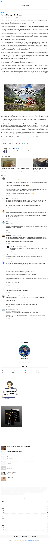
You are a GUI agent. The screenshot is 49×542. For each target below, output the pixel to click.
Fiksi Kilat (21, 487)
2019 (25, 516)
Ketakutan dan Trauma (11, 472)
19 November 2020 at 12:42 (22, 295)
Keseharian (4, 489)
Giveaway (29, 487)
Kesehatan (10, 489)
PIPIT (7, 221)
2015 (25, 525)
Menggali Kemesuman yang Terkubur (14, 451)
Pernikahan (15, 491)
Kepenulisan (43, 487)
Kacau (8, 467)
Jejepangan (38, 487)
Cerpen (6, 487)
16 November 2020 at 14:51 (17, 288)
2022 (25, 510)
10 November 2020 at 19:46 (15, 210)
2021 (25, 512)
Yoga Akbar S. (6, 17)
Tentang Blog (4, 493)
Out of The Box (10, 477)
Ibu (33, 487)
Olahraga (38, 489)
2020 (25, 514)
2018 (25, 518)
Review (36, 491)
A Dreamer (8, 210)
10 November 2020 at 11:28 (15, 198)
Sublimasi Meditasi (31, 540)
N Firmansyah (8, 288)
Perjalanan (4, 491)
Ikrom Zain (8, 261)
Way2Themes (17, 540)
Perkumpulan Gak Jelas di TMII (13, 456)
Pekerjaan (44, 489)
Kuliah (19, 489)
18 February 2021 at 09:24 (13, 309)
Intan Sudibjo (13, 246)
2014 (25, 527)
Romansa (40, 491)
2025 (25, 503)
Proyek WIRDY (21, 491)
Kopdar (14, 489)
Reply (6, 195)
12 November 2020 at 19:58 (21, 246)
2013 (24, 529)
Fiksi (3, 139)
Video (16, 493)
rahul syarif (8, 198)
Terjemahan (11, 493)
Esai (10, 487)
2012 (24, 531)
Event (14, 487)
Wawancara (21, 493)
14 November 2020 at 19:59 (15, 261)
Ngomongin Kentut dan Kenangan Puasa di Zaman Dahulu (18, 446)
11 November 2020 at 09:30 (13, 221)
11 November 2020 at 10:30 (14, 254)
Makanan (23, 489)
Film (25, 487)
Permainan (10, 491)
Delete (9, 195)
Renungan (10, 139)
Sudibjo (7, 254)
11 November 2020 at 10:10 (16, 235)
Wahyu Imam (8, 235)
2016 (25, 523)
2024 (25, 506)
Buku (3, 487)
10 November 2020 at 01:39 (16, 178)
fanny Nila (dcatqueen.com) (11, 295)
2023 (25, 508)
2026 (25, 501)
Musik (34, 489)
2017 (25, 520)
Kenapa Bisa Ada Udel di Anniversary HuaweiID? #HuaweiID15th (20, 461)
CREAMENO (8, 178)
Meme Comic (29, 489)
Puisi (6, 139)
